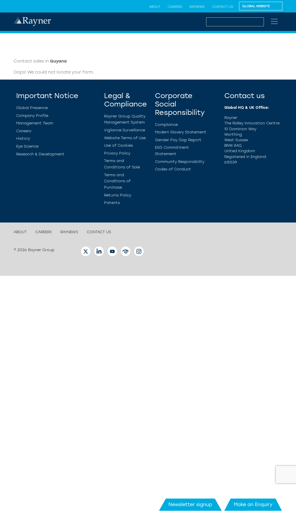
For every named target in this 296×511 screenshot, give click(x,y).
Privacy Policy (117, 153)
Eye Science (27, 146)
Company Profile (32, 115)
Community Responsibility (179, 161)
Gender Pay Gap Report (178, 140)
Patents (112, 203)
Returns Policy (117, 195)
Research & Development (40, 154)
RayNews (197, 7)
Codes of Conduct (173, 169)
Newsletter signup (190, 504)
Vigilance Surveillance (124, 130)
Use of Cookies (118, 145)
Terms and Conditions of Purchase (117, 181)
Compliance (166, 124)
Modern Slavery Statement (180, 132)
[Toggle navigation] (274, 21)
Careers (175, 7)
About (154, 7)
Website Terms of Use (125, 138)
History (23, 138)
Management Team (34, 123)
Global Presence (32, 108)
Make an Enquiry (253, 504)
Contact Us (222, 7)
